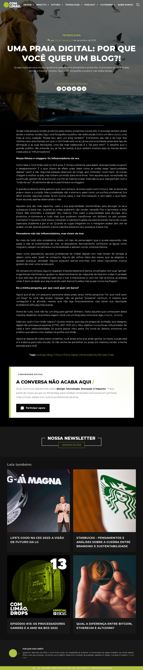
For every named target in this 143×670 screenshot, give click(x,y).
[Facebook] (64, 88)
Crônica (65, 355)
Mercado (102, 355)
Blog (49, 355)
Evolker (109, 668)
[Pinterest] (79, 88)
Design (27, 4)
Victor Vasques (62, 40)
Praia (111, 355)
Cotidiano (106, 4)
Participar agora (35, 408)
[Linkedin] (74, 88)
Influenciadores (87, 355)
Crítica (56, 355)
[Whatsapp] (59, 88)
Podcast (89, 4)
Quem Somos (125, 4)
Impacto (41, 4)
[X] (69, 88)
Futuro (55, 4)
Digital (74, 355)
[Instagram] (84, 88)
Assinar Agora (71, 445)
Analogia (41, 355)
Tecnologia (72, 4)
